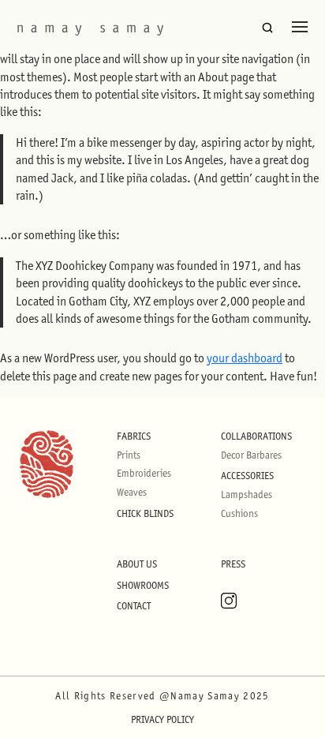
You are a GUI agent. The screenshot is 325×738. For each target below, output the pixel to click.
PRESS (233, 564)
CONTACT (134, 606)
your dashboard (244, 357)
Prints (128, 455)
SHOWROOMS (143, 585)
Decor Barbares (251, 455)
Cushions (239, 513)
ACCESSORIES (247, 475)
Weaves (132, 492)
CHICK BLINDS (145, 513)
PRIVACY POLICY (162, 719)
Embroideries (144, 473)
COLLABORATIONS (256, 436)
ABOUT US (137, 564)
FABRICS (134, 436)
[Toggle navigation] (300, 27)
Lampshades (246, 494)
